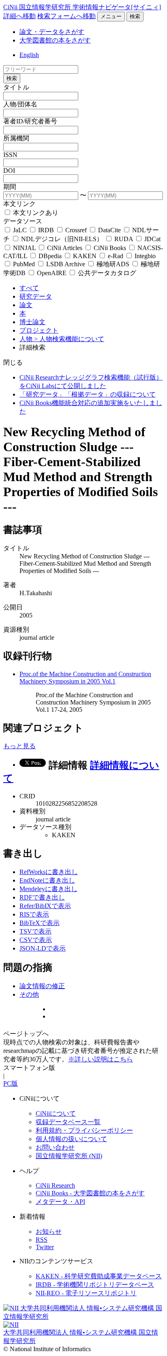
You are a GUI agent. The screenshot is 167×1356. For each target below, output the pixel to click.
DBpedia (50, 256)
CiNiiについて (56, 1113)
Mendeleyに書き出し (48, 888)
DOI (9, 170)
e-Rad (115, 256)
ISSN (10, 154)
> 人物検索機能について (69, 338)
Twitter (45, 1247)
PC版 (10, 1083)
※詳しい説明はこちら (100, 1059)
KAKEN (84, 256)
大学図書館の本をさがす (55, 40)
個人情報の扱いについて (71, 1138)
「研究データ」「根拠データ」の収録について (87, 394)
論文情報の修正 (42, 986)
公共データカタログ (106, 273)
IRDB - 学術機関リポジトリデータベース (95, 1284)
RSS (41, 1239)
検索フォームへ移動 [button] (66, 16)
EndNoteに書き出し (47, 880)
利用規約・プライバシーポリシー (84, 1130)
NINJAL (24, 247)
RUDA (124, 239)
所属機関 (16, 138)
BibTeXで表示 (39, 922)
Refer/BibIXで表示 (45, 905)
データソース (22, 221)
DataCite (109, 230)
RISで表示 (34, 914)
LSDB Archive (66, 264)
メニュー (111, 16)
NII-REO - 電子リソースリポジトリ (86, 1293)
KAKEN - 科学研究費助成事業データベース (99, 1276)
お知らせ (49, 1231)
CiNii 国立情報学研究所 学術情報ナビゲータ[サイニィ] (82, 7)
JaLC (19, 230)
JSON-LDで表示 (42, 948)
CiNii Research (55, 1185)
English (29, 54)
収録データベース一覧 (68, 1121)
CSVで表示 (35, 939)
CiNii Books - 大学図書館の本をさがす (90, 1193)
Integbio (144, 256)
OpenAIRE (51, 273)
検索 (135, 16)
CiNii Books (110, 247)
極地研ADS (113, 264)
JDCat (152, 239)
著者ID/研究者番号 (30, 121)
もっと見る (19, 746)
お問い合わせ (55, 1147)
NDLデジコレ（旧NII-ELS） (62, 239)
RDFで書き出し (42, 897)
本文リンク (19, 203)
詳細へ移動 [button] (19, 16)
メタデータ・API (60, 1201)
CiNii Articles (64, 247)
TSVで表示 (35, 931)
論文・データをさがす (51, 31)
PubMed (23, 264)
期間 (9, 186)
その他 (29, 994)
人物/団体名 (20, 104)
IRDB (46, 230)
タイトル (16, 87)
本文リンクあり (34, 212)
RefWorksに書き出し (48, 871)
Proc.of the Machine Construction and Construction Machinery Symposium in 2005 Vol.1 (85, 678)
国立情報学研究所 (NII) (69, 1155)
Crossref (76, 230)
